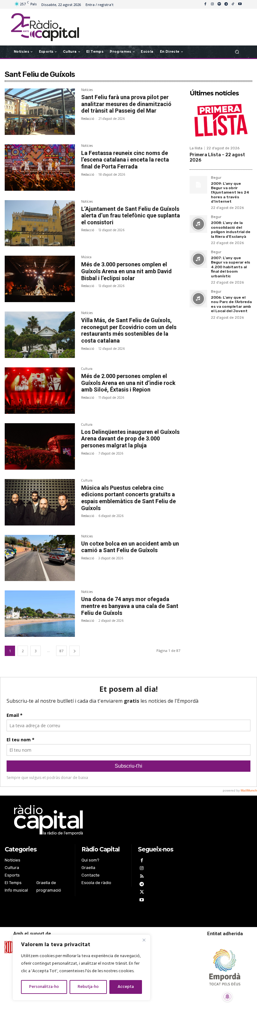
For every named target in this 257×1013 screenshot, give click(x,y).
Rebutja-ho (88, 986)
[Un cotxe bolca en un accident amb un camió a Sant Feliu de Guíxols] (40, 558)
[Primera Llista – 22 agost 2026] (221, 121)
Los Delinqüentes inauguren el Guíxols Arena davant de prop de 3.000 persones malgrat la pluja (130, 439)
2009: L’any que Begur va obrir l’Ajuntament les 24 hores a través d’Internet (230, 192)
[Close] (144, 940)
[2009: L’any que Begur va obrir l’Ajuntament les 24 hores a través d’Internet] (198, 185)
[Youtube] (239, 4)
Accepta (126, 986)
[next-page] (74, 651)
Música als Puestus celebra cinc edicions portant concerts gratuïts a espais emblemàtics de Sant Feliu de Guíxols (128, 497)
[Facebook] (205, 4)
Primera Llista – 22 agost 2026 (217, 157)
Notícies (87, 90)
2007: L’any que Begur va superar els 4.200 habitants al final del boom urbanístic (230, 267)
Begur (216, 178)
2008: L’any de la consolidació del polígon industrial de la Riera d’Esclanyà (230, 229)
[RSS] (142, 877)
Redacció (87, 119)
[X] (142, 893)
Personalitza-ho (44, 986)
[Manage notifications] (228, 997)
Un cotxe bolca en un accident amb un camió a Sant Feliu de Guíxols (130, 547)
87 (61, 650)
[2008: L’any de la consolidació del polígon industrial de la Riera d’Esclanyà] (198, 224)
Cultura (86, 369)
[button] (237, 51)
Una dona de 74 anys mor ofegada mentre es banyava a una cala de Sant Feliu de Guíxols (129, 606)
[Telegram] (226, 4)
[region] (81, 967)
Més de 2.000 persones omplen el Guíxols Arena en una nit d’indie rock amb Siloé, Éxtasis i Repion (128, 383)
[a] (94, 820)
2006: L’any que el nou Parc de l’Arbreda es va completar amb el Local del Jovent (231, 304)
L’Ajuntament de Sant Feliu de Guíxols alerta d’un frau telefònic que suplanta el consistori (130, 215)
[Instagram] (212, 4)
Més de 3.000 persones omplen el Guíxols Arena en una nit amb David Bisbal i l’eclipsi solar (126, 271)
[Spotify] (219, 4)
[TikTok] (232, 4)
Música (86, 258)
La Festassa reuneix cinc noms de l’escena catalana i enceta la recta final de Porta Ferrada (125, 160)
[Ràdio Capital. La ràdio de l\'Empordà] (45, 27)
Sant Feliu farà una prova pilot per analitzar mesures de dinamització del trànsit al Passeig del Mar (126, 104)
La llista (196, 148)
